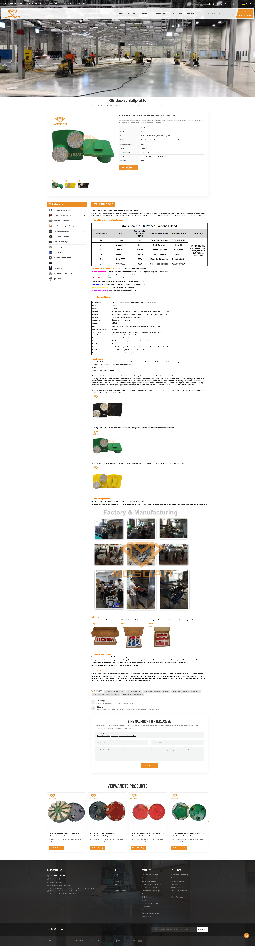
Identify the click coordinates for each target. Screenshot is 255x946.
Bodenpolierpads (177, 887)
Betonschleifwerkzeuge (62, 210)
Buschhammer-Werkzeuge (63, 236)
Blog (99, 941)
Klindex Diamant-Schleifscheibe (133, 694)
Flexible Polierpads (177, 881)
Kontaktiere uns (186, 13)
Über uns (132, 13)
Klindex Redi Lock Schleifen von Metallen (186, 691)
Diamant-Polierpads (61, 221)
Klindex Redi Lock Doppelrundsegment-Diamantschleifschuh (116, 736)
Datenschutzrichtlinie (130, 941)
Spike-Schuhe (58, 279)
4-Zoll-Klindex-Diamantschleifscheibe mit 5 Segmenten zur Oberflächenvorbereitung (65, 835)
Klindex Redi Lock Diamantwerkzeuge (156, 691)
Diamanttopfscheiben (62, 231)
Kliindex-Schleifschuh (133, 691)
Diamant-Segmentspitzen (63, 273)
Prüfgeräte (58, 268)
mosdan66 (59, 882)
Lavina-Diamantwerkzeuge (180, 890)
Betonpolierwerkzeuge (62, 215)
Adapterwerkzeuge (61, 242)
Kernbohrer (58, 263)
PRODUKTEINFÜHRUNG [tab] (103, 204)
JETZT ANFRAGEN (127, 167)
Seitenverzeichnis (109, 941)
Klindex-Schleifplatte (117, 106)
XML (119, 941)
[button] (208, 822)
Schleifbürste (59, 247)
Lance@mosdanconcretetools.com (46, 3)
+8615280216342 (16, 3)
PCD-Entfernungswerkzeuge (64, 226)
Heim (116, 875)
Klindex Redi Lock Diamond (114, 691)
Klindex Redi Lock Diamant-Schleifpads (106, 694)
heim (121, 13)
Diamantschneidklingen (62, 257)
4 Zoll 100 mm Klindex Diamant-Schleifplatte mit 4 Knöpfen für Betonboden (148, 835)
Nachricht (160, 13)
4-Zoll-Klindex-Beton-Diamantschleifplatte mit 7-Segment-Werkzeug (106, 835)
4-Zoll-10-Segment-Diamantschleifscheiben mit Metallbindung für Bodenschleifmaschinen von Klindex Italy (188, 835)
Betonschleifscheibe (178, 878)
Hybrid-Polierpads (177, 897)
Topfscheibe (175, 894)
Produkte (146, 13)
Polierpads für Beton (178, 884)
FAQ (172, 13)
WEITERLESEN (55, 847)
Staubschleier (59, 252)
